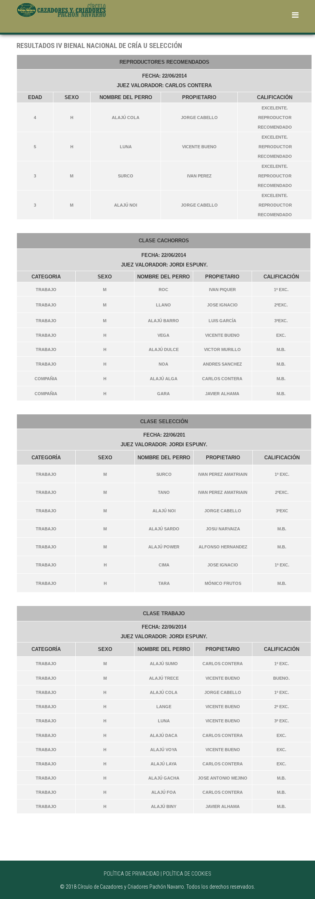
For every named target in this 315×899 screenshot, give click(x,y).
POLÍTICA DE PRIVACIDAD (131, 874)
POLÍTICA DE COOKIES (187, 874)
